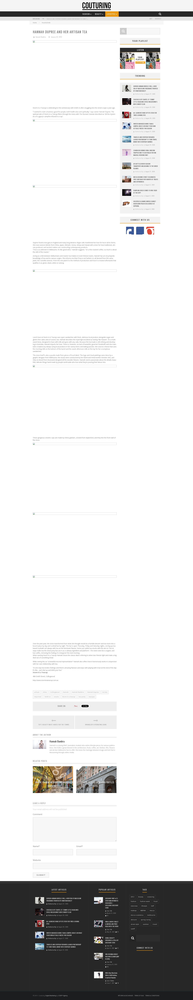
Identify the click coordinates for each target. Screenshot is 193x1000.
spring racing (146, 920)
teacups (92, 697)
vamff (133, 929)
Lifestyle (111, 14)
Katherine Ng (139, 94)
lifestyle (144, 906)
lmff (152, 906)
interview (134, 906)
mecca (152, 910)
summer (146, 924)
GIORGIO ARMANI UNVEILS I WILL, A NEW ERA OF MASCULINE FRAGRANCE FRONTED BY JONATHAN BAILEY (145, 88)
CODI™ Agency (63, 996)
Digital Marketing (50, 996)
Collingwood (55, 692)
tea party (82, 697)
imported (37, 697)
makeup (134, 910)
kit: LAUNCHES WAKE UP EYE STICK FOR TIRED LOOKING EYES (145, 114)
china (45, 692)
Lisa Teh (47, 790)
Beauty (98, 14)
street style (135, 924)
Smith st (47, 697)
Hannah (66, 692)
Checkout (158, 19)
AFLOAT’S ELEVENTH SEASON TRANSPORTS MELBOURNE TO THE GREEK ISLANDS (145, 166)
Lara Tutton (110, 981)
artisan (36, 692)
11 (107, 916)
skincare (134, 920)
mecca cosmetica (137, 915)
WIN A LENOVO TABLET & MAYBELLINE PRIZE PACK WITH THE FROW (111, 923)
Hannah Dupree (93, 692)
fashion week (145, 901)
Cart (150, 19)
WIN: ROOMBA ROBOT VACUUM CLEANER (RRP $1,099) (112, 956)
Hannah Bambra (41, 37)
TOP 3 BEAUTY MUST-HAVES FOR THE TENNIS (53, 724)
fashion (133, 901)
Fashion (86, 14)
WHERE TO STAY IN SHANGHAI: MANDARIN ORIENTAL (54, 784)
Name (36, 846)
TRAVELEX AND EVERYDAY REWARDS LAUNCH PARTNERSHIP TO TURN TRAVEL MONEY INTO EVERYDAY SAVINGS (78, 19)
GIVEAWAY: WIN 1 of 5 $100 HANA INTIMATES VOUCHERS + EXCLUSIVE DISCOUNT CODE (111, 903)
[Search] (160, 13)
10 (107, 967)
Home (35, 23)
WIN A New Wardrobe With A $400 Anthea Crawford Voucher (111, 975)
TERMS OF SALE (139, 996)
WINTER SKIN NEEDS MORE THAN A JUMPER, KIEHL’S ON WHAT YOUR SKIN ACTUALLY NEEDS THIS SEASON (144, 126)
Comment (37, 814)
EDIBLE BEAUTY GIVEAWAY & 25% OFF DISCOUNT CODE (112, 940)
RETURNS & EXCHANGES (125, 996)
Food (155, 901)
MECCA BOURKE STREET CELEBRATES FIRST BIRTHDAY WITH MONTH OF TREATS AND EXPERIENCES (145, 179)
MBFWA (143, 910)
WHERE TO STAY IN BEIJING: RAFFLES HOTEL (97, 784)
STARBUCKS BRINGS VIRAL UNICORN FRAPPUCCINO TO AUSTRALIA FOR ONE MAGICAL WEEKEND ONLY (144, 152)
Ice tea (104, 692)
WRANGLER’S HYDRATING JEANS (96, 724)
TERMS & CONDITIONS (152, 996)
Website (37, 860)
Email (79, 846)
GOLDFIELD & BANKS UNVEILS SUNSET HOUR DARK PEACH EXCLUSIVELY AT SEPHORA (144, 203)
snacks (56, 697)
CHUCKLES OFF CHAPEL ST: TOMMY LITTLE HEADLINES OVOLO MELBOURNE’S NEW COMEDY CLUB (145, 101)
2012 (132, 897)
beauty (140, 897)
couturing (150, 897)
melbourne (151, 915)
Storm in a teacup (68, 697)
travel (155, 924)
